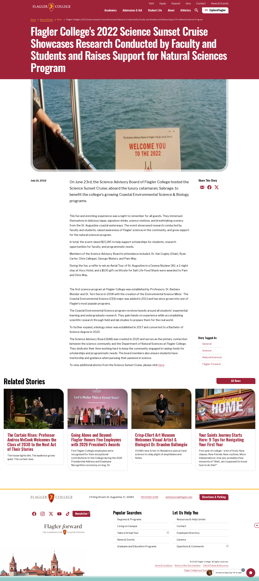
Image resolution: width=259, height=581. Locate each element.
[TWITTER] (216, 187)
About (171, 10)
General (206, 343)
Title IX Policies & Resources (215, 565)
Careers (181, 539)
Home (33, 19)
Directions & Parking (214, 497)
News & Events (219, 3)
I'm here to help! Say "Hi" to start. (229, 573)
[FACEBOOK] (209, 187)
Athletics (185, 10)
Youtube (59, 513)
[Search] (196, 10)
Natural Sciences (212, 357)
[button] (250, 572)
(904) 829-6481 (149, 497)
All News (236, 381)
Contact (201, 3)
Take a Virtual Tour (128, 533)
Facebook (34, 513)
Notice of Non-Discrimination (188, 565)
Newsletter (81, 513)
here (161, 365)
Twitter (51, 513)
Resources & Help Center (191, 519)
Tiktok (67, 513)
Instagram (42, 513)
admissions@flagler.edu (179, 497)
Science (207, 350)
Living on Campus (127, 526)
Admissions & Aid (132, 10)
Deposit (175, 3)
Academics (110, 10)
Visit (151, 3)
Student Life (155, 10)
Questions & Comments (190, 546)
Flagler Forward (211, 364)
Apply (162, 3)
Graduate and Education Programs (136, 546)
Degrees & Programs (129, 519)
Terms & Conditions (163, 565)
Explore (218, 10)
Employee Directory (188, 533)
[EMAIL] (201, 187)
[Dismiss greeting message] (243, 570)
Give (188, 3)
